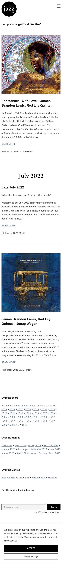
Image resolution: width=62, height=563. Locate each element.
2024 (20, 406)
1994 (36, 421)
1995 (28, 421)
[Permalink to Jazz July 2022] (31, 180)
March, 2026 (34, 446)
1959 (24, 425)
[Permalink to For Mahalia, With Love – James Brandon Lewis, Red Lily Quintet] (31, 93)
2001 (36, 417)
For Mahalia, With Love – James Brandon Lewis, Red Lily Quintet (26, 103)
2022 (15, 233)
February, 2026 (50, 446)
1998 (4, 421)
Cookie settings (31, 556)
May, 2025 (8, 453)
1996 (20, 421)
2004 (12, 417)
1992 (52, 421)
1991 (4, 425)
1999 (52, 417)
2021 (15, 370)
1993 (44, 421)
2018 (12, 409)
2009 (28, 413)
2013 (52, 409)
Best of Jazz (9, 9)
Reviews (28, 152)
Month (22, 233)
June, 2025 (55, 449)
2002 (28, 417)
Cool (19, 478)
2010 (20, 413)
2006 (52, 413)
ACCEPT (31, 548)
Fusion (35, 478)
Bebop (11, 478)
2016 (28, 409)
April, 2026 (20, 446)
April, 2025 (22, 453)
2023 (15, 152)
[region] (31, 543)
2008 (36, 413)
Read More (8, 144)
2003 (20, 417)
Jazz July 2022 (13, 187)
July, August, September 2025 (32, 449)
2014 (44, 409)
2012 (4, 413)
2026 (4, 406)
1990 (12, 425)
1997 (12, 421)
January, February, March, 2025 (45, 453)
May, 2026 (7, 446)
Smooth (52, 478)
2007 (44, 413)
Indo (43, 478)
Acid (4, 478)
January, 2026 (8, 449)
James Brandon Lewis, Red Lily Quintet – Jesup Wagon (26, 321)
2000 (44, 417)
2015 (36, 409)
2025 (12, 406)
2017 (20, 409)
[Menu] (57, 5)
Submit (54, 507)
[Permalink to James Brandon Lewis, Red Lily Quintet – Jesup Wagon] (31, 311)
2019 (4, 409)
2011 (12, 413)
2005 (4, 417)
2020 (52, 406)
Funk (27, 478)
